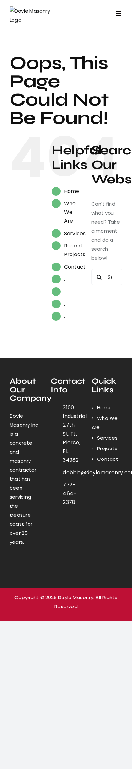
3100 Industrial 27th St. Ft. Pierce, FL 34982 (72, 434)
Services (75, 233)
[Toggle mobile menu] (119, 13)
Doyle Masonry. (76, 597)
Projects (107, 448)
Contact (75, 267)
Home (71, 191)
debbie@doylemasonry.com (72, 472)
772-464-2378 (69, 493)
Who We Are (70, 212)
